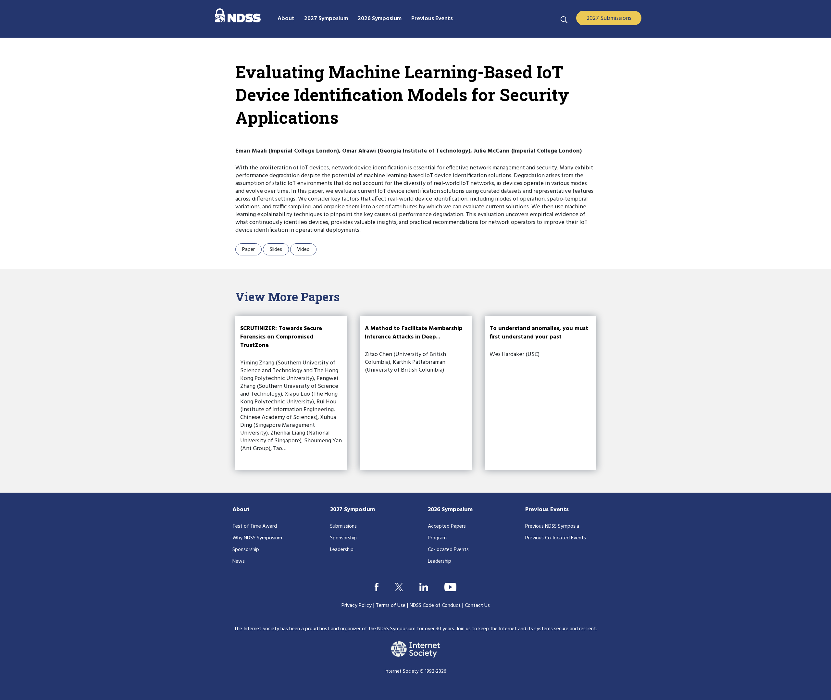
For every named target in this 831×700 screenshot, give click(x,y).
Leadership (341, 550)
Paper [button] (248, 249)
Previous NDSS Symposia (552, 526)
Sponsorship (245, 550)
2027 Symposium (352, 509)
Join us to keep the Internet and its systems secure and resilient (526, 629)
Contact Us (477, 605)
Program (437, 538)
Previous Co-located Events (555, 538)
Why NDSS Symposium (257, 538)
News (238, 561)
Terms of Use (390, 605)
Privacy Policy (356, 605)
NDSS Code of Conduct (435, 605)
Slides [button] (276, 249)
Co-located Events (448, 550)
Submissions (343, 526)
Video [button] (303, 249)
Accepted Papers (447, 526)
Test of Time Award (254, 526)
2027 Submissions (609, 18)
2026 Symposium (450, 509)
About (241, 509)
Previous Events (547, 509)
